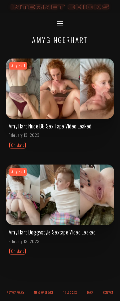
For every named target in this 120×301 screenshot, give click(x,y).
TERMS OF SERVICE (43, 292)
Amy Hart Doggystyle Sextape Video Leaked (52, 232)
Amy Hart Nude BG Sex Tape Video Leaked (50, 126)
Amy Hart (18, 65)
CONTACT (108, 292)
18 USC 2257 (70, 292)
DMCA (90, 292)
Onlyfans (17, 145)
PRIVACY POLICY (15, 292)
